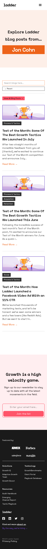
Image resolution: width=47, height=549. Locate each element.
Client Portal (30, 474)
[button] (40, 5)
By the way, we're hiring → (15, 528)
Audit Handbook (9, 493)
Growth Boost (8, 481)
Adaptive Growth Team (9, 475)
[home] (9, 5)
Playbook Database (33, 478)
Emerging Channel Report (9, 498)
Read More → (9, 163)
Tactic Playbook (9, 504)
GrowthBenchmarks (33, 470)
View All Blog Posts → (13, 98)
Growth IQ (6, 470)
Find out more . (14, 524)
